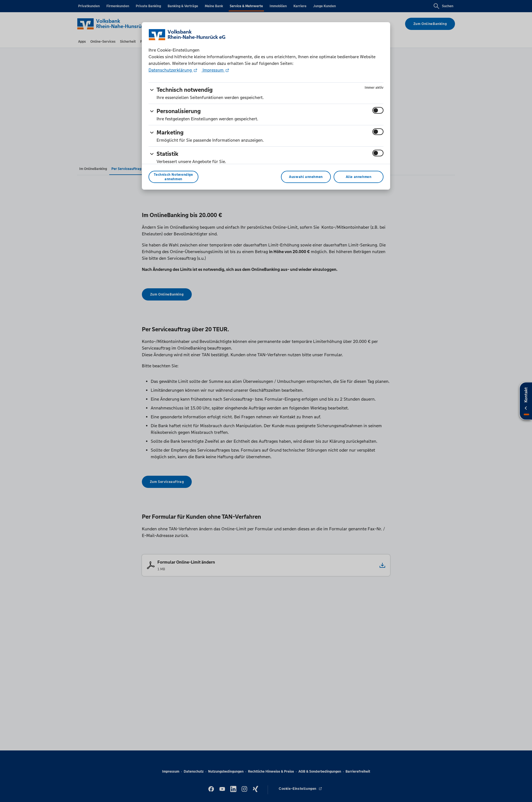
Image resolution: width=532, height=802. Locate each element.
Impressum (213, 70)
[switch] (377, 110)
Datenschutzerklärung (171, 70)
